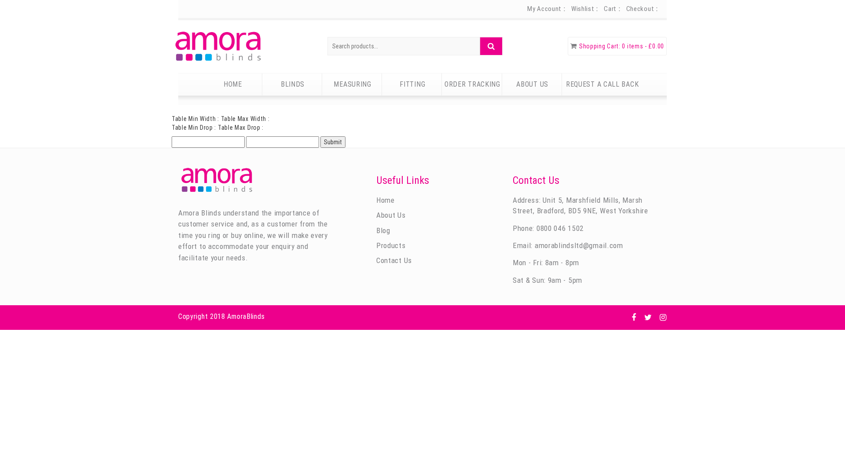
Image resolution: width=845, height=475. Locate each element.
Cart (610, 9)
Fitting (412, 84)
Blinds (293, 84)
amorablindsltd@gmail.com (579, 245)
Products (391, 245)
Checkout (640, 9)
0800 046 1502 (559, 228)
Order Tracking (472, 84)
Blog (383, 230)
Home (233, 84)
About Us (532, 84)
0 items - (643, 46)
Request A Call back (602, 84)
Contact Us (394, 260)
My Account (544, 9)
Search (491, 46)
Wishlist (583, 9)
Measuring (352, 84)
